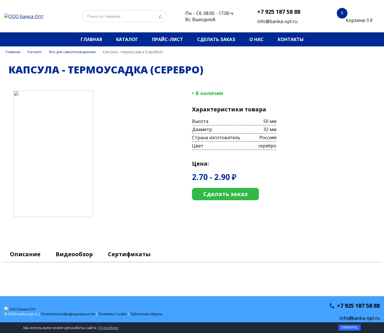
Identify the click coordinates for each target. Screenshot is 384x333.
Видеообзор (74, 254)
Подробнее (108, 327)
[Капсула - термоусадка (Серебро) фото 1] (57, 215)
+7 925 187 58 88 (278, 11)
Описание (25, 254)
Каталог (127, 39)
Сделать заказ (216, 39)
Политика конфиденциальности (68, 314)
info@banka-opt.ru (277, 21)
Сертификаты (129, 254)
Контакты (291, 39)
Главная (91, 39)
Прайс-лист (167, 39)
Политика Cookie (113, 314)
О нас (256, 39)
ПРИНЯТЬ (349, 328)
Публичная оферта (146, 314)
